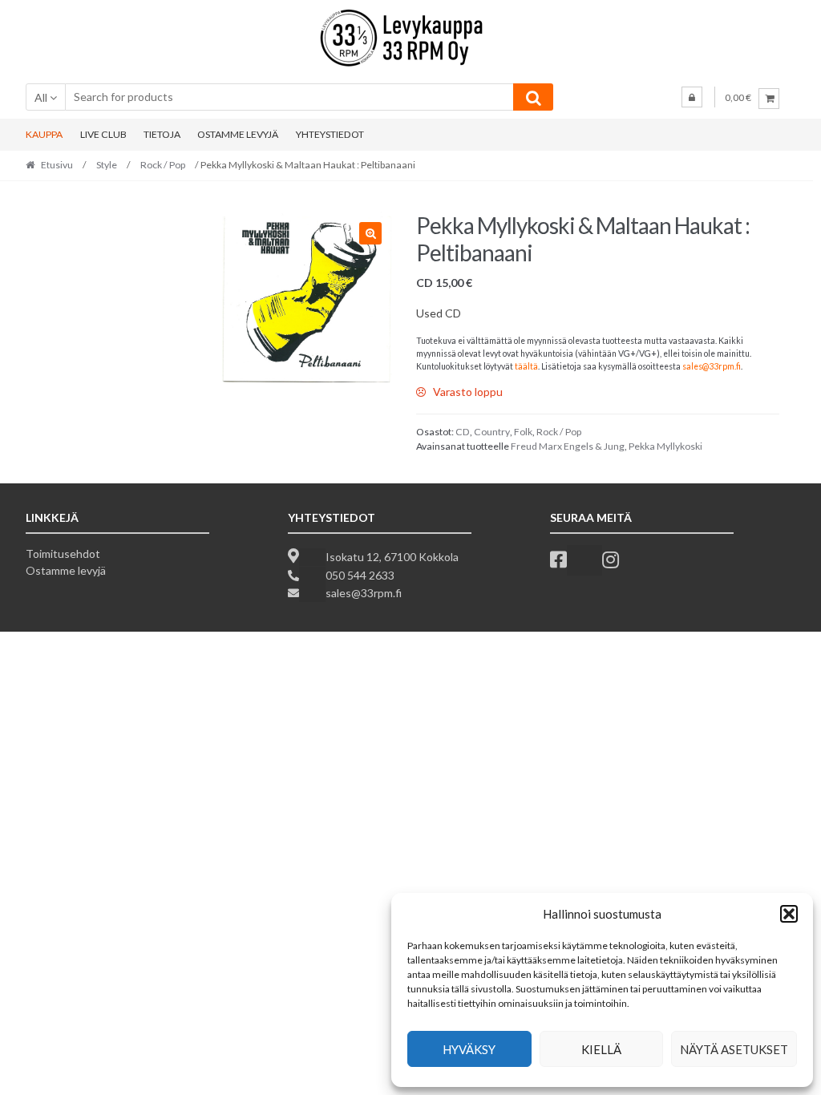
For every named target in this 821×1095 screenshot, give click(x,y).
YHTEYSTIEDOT (330, 134)
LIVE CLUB (103, 134)
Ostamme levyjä (66, 570)
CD (462, 432)
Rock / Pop (162, 165)
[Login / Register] (691, 97)
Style (106, 165)
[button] (789, 914)
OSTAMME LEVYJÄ (237, 134)
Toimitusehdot (63, 553)
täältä (526, 366)
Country (492, 432)
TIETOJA (162, 134)
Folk (523, 432)
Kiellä (601, 1049)
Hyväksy (469, 1049)
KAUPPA (44, 134)
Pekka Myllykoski (665, 446)
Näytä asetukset (734, 1049)
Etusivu (57, 165)
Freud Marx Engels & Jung (568, 446)
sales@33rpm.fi (711, 366)
